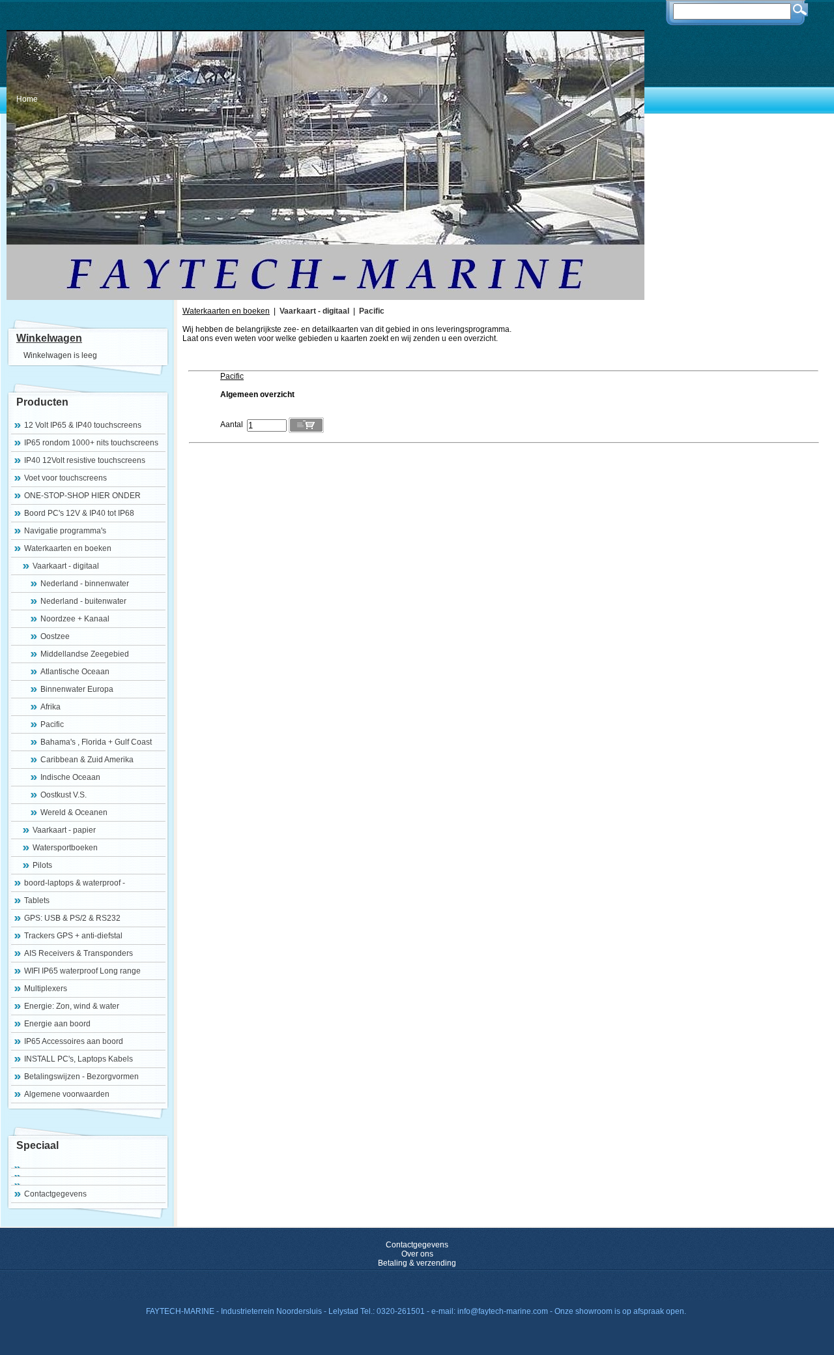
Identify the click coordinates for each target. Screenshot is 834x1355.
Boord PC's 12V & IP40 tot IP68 (79, 513)
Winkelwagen (49, 338)
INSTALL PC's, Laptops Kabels (78, 1059)
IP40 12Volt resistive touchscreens (84, 460)
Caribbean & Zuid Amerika (87, 759)
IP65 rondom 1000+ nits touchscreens (91, 442)
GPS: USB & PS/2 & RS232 (72, 918)
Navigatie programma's (65, 530)
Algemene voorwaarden (66, 1094)
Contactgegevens (55, 1194)
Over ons (417, 1253)
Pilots (42, 865)
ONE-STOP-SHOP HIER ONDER (82, 495)
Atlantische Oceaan (74, 671)
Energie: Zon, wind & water (71, 1006)
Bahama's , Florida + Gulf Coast (96, 742)
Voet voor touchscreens (65, 478)
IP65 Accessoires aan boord (73, 1041)
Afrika (50, 706)
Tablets (37, 900)
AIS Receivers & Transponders (78, 953)
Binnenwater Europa (76, 689)
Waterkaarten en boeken (67, 548)
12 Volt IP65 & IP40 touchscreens (82, 425)
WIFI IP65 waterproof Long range (82, 970)
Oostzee (55, 636)
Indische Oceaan (70, 777)
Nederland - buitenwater (83, 601)
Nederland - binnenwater (84, 583)
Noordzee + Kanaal (74, 618)
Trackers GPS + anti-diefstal (73, 935)
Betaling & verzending (417, 1263)
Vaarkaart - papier (64, 830)
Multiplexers (45, 988)
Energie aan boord (57, 1023)
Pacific (52, 724)
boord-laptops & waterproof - (74, 882)
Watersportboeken (65, 847)
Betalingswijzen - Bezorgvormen (81, 1076)
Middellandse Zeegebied (84, 654)
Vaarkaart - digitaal (66, 566)
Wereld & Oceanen (74, 812)
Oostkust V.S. (63, 794)
